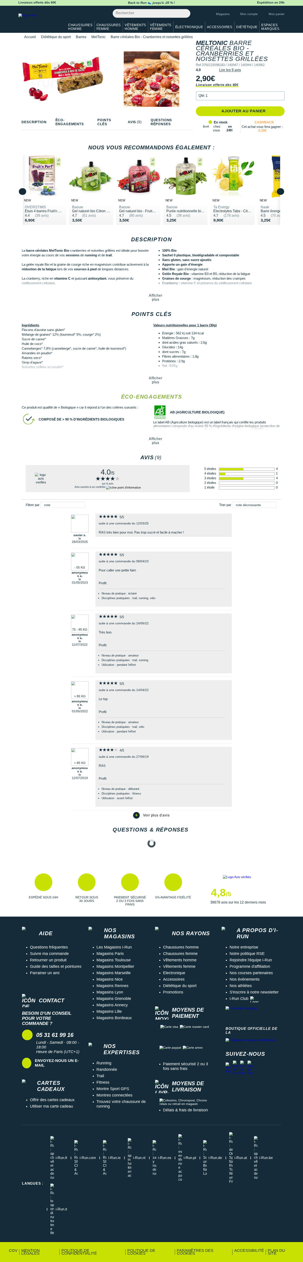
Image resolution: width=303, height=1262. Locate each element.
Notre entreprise (244, 947)
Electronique (174, 973)
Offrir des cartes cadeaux (52, 1100)
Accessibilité (249, 1250)
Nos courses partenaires (251, 973)
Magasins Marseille (113, 973)
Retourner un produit (48, 960)
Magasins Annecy (112, 1005)
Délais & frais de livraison (185, 1110)
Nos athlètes (241, 986)
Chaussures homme (181, 947)
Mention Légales (30, 1252)
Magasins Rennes (112, 986)
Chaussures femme (180, 953)
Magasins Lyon (109, 992)
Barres (81, 37)
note (47, 505)
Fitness (102, 1082)
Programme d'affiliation (250, 966)
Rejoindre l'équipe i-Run (251, 960)
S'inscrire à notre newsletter (254, 992)
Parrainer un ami (44, 973)
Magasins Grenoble (113, 998)
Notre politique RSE (247, 953)
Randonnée (106, 1069)
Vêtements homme (180, 960)
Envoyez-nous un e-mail (57, 1062)
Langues (32, 1183)
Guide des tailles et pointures (55, 966)
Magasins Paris (110, 953)
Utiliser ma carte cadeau (51, 1106)
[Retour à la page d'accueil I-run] (39, 21)
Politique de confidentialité (79, 1252)
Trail (100, 1076)
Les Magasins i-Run (114, 947)
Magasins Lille (109, 1011)
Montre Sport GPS (112, 1089)
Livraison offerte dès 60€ (217, 85)
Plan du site (276, 1252)
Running (103, 1063)
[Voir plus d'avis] (151, 815)
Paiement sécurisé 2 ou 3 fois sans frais (185, 1066)
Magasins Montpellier (115, 966)
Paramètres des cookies (195, 1252)
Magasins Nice (109, 979)
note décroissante (248, 505)
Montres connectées (114, 1095)
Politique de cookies (141, 1252)
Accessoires (174, 979)
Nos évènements (245, 979)
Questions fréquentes (49, 947)
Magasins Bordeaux (114, 1018)
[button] (240, 95)
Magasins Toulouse (113, 960)
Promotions (173, 992)
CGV (13, 1250)
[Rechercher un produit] (184, 13)
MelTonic (98, 37)
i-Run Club (239, 998)
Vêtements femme (179, 966)
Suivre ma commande (49, 953)
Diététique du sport (56, 37)
